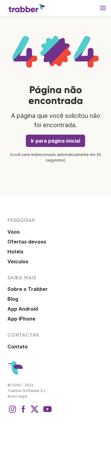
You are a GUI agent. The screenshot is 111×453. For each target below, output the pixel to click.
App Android (22, 309)
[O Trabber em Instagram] (12, 412)
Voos (13, 232)
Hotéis (15, 251)
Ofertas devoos (26, 242)
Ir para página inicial (55, 141)
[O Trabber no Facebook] (23, 412)
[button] (103, 8)
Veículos (17, 261)
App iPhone (21, 319)
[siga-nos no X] (34, 412)
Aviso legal (17, 396)
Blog (12, 299)
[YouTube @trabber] (46, 412)
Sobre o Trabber (27, 289)
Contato (17, 346)
